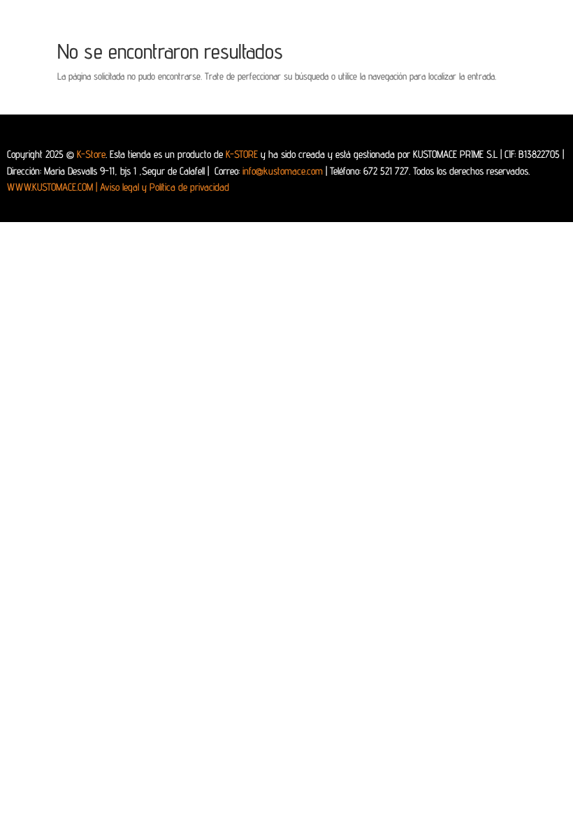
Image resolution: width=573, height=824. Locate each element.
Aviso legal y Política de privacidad (164, 187)
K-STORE (242, 154)
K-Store (91, 154)
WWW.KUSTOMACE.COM (52, 187)
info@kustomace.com (282, 171)
